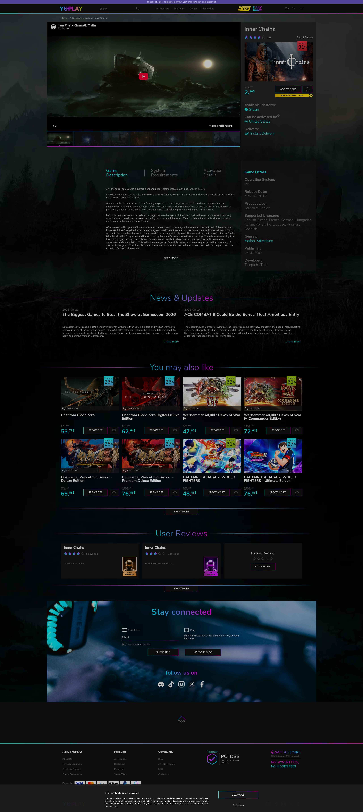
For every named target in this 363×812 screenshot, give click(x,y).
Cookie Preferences (72, 774)
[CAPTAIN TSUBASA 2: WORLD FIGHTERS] (212, 456)
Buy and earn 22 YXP (292, 95)
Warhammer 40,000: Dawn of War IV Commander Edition (272, 417)
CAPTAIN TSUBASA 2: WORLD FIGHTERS (209, 479)
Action (88, 18)
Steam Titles (120, 774)
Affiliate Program (166, 764)
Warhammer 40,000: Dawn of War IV (211, 417)
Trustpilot (212, 752)
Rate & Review (305, 37)
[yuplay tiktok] (171, 684)
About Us (67, 759)
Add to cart (288, 89)
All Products (120, 759)
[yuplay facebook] (202, 684)
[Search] (137, 8)
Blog (160, 759)
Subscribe (163, 652)
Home (64, 18)
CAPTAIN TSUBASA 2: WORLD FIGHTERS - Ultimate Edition (270, 479)
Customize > (238, 805)
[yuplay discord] (161, 684)
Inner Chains (74, 547)
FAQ (160, 769)
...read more (171, 341)
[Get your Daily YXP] (257, 8)
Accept (139, 644)
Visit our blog (203, 652)
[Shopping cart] (293, 8)
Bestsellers (119, 764)
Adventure (265, 240)
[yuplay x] (192, 684)
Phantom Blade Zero (78, 415)
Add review (263, 566)
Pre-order (95, 430)
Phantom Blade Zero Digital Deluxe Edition (150, 417)
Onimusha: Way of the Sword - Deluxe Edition (86, 479)
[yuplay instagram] (181, 684)
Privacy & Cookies (71, 769)
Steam (254, 109)
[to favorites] (308, 89)
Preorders (119, 769)
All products (76, 18)
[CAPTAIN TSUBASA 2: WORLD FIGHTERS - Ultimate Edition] (273, 456)
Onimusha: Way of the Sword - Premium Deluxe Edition (147, 479)
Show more (181, 511)
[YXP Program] (244, 8)
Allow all (238, 794)
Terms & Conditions (142, 644)
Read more (171, 258)
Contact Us (163, 774)
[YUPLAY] (71, 9)
